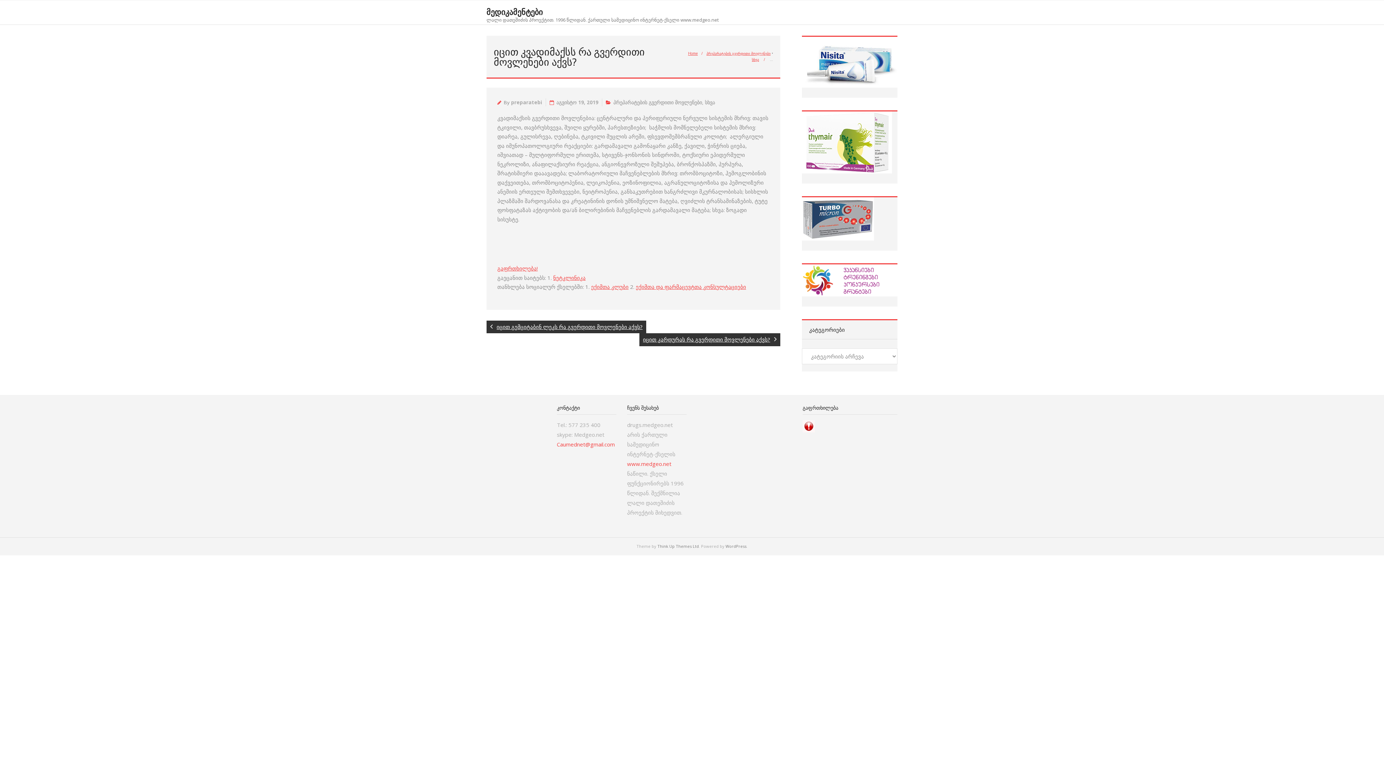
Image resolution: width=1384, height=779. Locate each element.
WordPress (736, 546)
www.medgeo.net (649, 463)
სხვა (755, 59)
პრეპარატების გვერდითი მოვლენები (738, 53)
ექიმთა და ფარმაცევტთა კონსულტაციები (691, 286)
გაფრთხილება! (517, 268)
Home (693, 53)
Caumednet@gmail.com (586, 444)
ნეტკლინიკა (569, 277)
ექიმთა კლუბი (610, 286)
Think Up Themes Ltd (678, 546)
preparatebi (526, 102)
